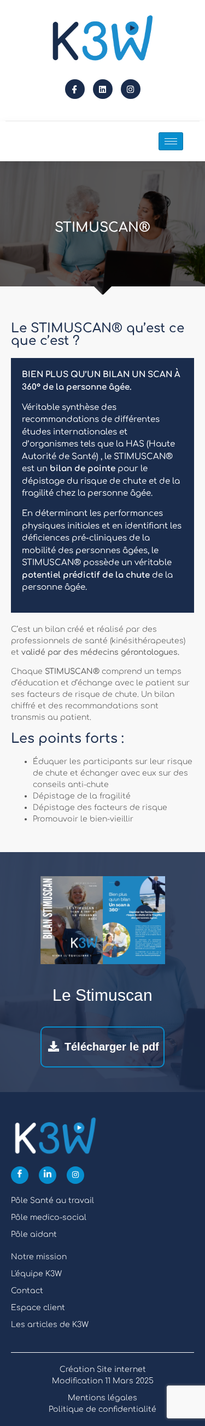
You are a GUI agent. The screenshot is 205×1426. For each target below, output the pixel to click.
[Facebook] (19, 1175)
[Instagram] (130, 89)
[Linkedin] (103, 89)
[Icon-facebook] (75, 89)
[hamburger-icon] (171, 141)
